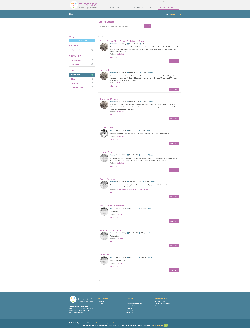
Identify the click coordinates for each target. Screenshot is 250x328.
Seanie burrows (77, 87)
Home (166, 14)
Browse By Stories (161, 301)
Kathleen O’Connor (109, 99)
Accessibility (130, 310)
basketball (120, 214)
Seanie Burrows (107, 179)
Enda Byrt (105, 254)
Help (174, 2)
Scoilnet (99, 323)
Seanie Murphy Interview (112, 205)
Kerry (74, 79)
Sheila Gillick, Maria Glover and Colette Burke (122, 41)
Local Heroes (76, 60)
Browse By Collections (162, 304)
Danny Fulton (106, 127)
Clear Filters (81, 40)
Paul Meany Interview (111, 230)
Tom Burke (105, 70)
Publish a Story (141, 7)
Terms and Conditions (134, 304)
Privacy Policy (131, 306)
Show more (114, 57)
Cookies (129, 308)
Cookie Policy (158, 325)
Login (179, 2)
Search (147, 26)
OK (166, 325)
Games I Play (76, 64)
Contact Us (101, 304)
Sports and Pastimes (79, 50)
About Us (101, 301)
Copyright (129, 312)
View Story (173, 61)
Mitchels (75, 83)
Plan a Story (116, 7)
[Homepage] (103, 5)
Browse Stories (168, 7)
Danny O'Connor (108, 152)
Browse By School (161, 306)
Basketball (76, 75)
